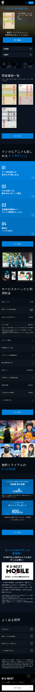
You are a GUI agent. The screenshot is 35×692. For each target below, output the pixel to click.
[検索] (26, 2)
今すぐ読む (17, 40)
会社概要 (8, 682)
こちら (28, 332)
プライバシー (14, 682)
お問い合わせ (21, 682)
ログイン (31, 2)
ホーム (3, 682)
